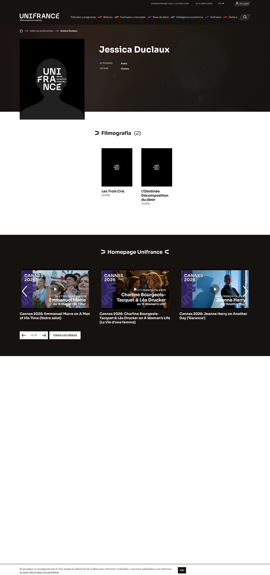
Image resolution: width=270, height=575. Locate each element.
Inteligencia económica (189, 17)
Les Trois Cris (113, 191)
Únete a (233, 17)
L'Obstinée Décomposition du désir (154, 195)
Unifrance (215, 17)
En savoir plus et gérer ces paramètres (39, 572)
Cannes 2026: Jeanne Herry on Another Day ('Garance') (213, 316)
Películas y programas (83, 17)
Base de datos (161, 17)
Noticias (108, 17)
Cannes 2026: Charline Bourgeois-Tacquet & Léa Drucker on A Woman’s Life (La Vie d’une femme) (135, 318)
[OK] (182, 570)
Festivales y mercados (133, 17)
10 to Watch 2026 (203, 3)
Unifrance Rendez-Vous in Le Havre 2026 (170, 3)
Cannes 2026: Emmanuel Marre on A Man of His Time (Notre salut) (55, 316)
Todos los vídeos (65, 335)
